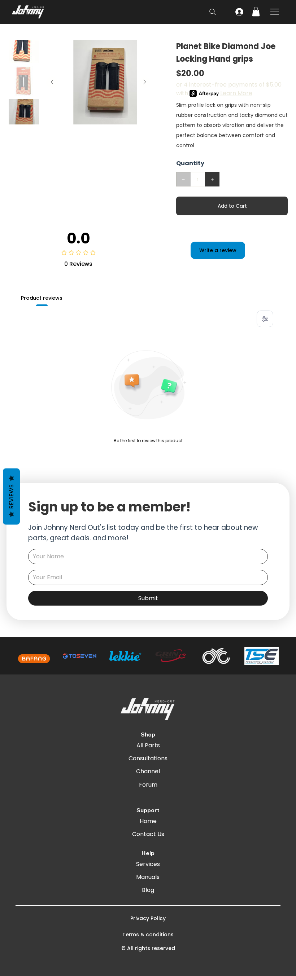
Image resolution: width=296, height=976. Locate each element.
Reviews (11, 496)
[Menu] (275, 12)
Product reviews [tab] (41, 298)
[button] (256, 11)
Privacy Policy (148, 918)
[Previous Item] (52, 82)
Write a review (217, 250)
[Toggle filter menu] (265, 319)
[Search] (212, 11)
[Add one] (212, 179)
